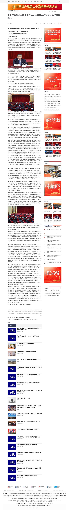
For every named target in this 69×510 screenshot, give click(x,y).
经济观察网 (10, 10)
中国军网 (22, 496)
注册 (59, 1)
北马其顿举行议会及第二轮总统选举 (25, 343)
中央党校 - (42, 493)
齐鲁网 (43, 496)
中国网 (54, 495)
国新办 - (17, 495)
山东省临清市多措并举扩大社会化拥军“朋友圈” (28, 382)
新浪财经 (37, 498)
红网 (46, 496)
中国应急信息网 (31, 500)
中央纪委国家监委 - (12, 493)
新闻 (13, 1)
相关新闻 (12, 325)
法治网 (9, 496)
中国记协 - (14, 495)
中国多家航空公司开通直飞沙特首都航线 (26, 351)
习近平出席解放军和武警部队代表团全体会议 (55, 105)
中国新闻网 (50, 495)
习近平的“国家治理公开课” (51, 259)
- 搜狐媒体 (41, 498)
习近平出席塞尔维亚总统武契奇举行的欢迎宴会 (28, 429)
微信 (51, 23)
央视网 (34, 495)
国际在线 (18, 496)
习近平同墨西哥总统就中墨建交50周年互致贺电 (54, 234)
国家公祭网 (55, 500)
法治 (35, 1)
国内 (19, 1)
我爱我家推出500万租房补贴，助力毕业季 (27, 444)
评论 (38, 1)
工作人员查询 (33, 503)
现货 (28, 1)
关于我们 (21, 503)
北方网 (57, 496)
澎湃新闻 (52, 498)
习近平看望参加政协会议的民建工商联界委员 (55, 110)
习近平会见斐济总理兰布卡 (51, 98)
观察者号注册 (46, 503)
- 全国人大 (54, 493)
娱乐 (45, 94)
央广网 (15, 496)
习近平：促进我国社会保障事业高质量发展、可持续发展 (53, 241)
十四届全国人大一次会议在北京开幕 (53, 109)
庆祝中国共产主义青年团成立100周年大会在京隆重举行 (54, 248)
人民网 (31, 495)
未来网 (34, 496)
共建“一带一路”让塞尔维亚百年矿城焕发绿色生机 (29, 359)
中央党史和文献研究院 (48, 493)
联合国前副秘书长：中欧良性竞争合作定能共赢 (28, 374)
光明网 (37, 495)
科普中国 (59, 500)
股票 (25, 1)
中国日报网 (46, 495)
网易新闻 (26, 498)
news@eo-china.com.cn (10, 490)
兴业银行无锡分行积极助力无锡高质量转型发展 (28, 437)
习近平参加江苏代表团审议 (51, 107)
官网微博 (19, 498)
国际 (31, 1)
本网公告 (38, 503)
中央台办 (27, 493)
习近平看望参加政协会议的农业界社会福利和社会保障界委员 (54, 237)
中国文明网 (25, 495)
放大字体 (40, 23)
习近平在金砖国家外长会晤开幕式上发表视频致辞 (54, 252)
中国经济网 (41, 495)
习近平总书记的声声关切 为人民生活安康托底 (22, 317)
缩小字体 (37, 23)
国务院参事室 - (9, 495)
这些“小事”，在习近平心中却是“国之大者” (54, 229)
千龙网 (37, 496)
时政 (16, 1)
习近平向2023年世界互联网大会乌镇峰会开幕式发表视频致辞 (57, 101)
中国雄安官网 (37, 500)
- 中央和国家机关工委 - (37, 493)
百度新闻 (44, 498)
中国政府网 (62, 493)
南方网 (60, 496)
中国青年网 (57, 495)
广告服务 (29, 503)
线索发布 (41, 503)
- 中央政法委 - (23, 493)
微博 (47, 23)
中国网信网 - (20, 495)
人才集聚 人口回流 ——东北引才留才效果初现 (28, 336)
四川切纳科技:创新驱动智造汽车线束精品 (27, 475)
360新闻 (48, 498)
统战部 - (16, 493)
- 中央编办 (31, 493)
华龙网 (40, 496)
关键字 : (9, 322)
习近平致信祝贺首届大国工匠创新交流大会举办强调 (54, 245)
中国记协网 (51, 500)
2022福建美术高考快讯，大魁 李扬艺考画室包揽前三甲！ (25, 319)
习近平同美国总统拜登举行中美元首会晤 (54, 99)
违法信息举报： (43, 501)
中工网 (12, 496)
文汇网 (54, 496)
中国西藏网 (31, 496)
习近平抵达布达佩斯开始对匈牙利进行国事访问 (28, 421)
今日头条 (22, 498)
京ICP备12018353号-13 (47, 505)
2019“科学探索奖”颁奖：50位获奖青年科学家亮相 (54, 263)
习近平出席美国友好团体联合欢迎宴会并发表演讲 (55, 96)
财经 (22, 1)
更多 (41, 1)
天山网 (48, 496)
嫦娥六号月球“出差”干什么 (23, 398)
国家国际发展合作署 (24, 500)
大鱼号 (55, 498)
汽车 (17, 454)
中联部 (19, 493)
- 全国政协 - (58, 493)
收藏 (44, 23)
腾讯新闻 (30, 498)
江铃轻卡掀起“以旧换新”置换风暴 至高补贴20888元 (29, 452)
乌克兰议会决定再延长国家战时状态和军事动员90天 (29, 367)
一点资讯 (34, 498)
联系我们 (25, 503)
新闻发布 (18, 503)
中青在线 (61, 495)
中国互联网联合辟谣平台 (44, 500)
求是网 (65, 495)
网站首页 (9, 1)
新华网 (28, 495)
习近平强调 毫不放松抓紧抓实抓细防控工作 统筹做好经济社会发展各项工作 (54, 256)
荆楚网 (51, 496)
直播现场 (50, 503)
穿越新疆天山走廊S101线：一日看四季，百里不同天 (29, 413)
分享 (55, 23)
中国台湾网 (26, 496)
